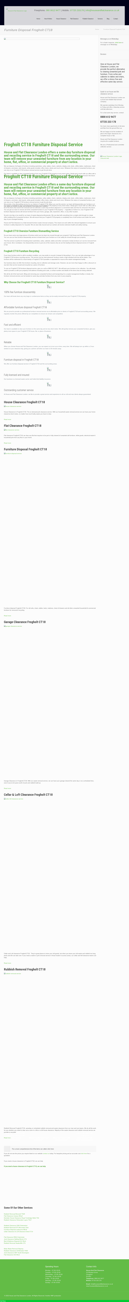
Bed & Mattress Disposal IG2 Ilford (15, 1241)
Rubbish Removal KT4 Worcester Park (16, 1227)
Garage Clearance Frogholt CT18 (25, 622)
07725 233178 (77, 10)
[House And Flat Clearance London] (18, 17)
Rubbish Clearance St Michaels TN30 (16, 1251)
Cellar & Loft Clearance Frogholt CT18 (28, 795)
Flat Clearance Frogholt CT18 (22, 426)
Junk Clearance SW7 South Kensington (16, 1253)
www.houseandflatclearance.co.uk (97, 1286)
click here (84, 1153)
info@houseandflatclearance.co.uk (102, 10)
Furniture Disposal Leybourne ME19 (15, 1229)
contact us (46, 1153)
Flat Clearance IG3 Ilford (12, 1255)
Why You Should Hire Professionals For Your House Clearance (15, 1136)
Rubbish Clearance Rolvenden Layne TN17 (18, 1220)
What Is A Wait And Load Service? (61, 1139)
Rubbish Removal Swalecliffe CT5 (14, 1243)
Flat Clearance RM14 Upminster (14, 1237)
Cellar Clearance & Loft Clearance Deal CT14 (18, 1231)
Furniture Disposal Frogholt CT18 (114, 29)
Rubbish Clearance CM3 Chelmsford (15, 1225)
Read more (7, 419)
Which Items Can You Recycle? (38, 1139)
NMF (52, 1295)
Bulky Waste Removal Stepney (13, 1249)
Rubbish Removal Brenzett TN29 (14, 1214)
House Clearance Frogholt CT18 (24, 402)
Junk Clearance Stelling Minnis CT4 (15, 1239)
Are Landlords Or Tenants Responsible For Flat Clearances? (84, 1136)
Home (97, 29)
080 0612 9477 (53, 10)
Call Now (3, 1301)
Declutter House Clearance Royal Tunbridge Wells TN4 (21, 1218)
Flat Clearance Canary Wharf (13, 1216)
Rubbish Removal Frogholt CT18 (24, 969)
